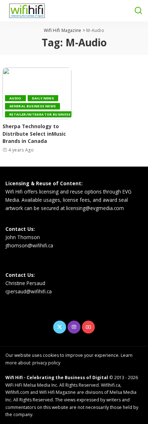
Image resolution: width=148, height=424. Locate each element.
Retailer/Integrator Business (40, 114)
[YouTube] (88, 327)
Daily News (43, 98)
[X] (59, 327)
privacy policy (46, 363)
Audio (15, 98)
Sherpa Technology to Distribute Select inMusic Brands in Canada (34, 133)
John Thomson (22, 237)
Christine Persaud (25, 283)
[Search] (138, 11)
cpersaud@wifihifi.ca (28, 291)
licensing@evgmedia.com (95, 208)
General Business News (32, 106)
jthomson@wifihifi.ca (29, 245)
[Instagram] (74, 327)
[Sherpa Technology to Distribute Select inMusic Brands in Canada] (37, 93)
